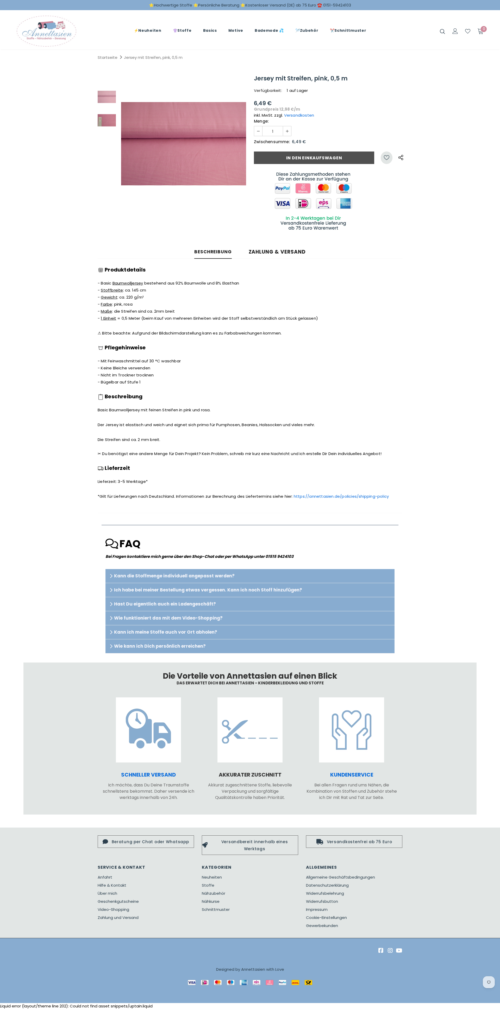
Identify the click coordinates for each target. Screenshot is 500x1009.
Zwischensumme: (272, 141)
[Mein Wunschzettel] (467, 31)
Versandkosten (299, 115)
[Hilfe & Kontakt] (351, 729)
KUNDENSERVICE (351, 774)
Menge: (261, 121)
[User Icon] (455, 31)
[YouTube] (399, 951)
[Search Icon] (442, 31)
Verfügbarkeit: (268, 90)
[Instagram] (389, 951)
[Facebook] (380, 951)
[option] (183, 143)
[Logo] (46, 31)
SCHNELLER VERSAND (148, 774)
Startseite (107, 57)
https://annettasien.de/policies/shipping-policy (341, 496)
